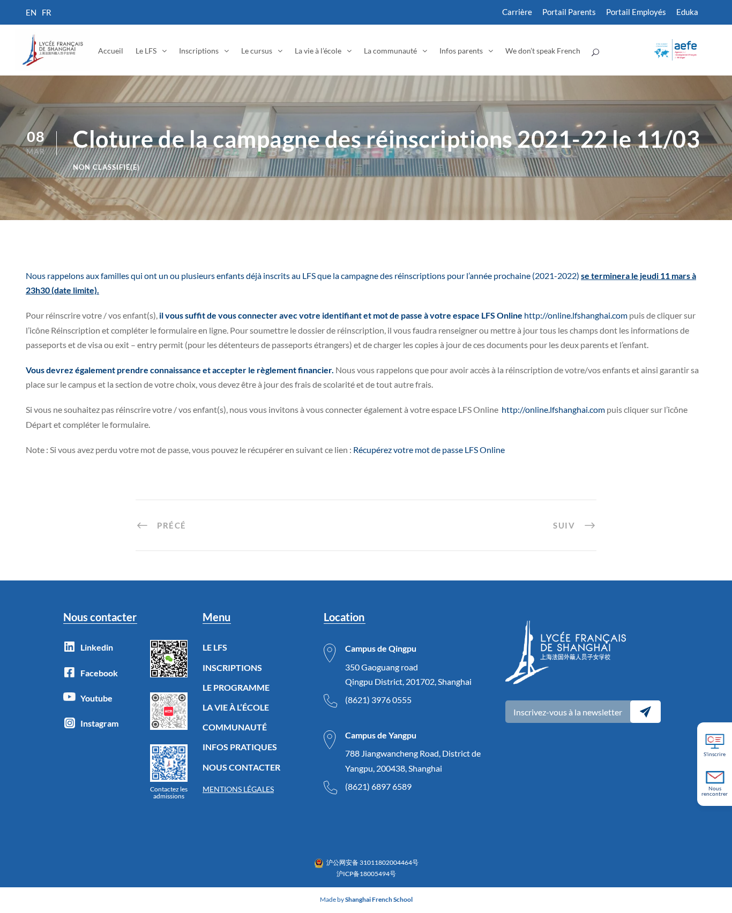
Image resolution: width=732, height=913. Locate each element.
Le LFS (146, 50)
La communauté (390, 50)
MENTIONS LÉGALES (238, 789)
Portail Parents (569, 12)
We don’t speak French (542, 50)
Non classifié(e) (106, 167)
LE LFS (215, 647)
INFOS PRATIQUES (240, 747)
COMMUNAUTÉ (235, 727)
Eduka (687, 12)
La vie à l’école (318, 50)
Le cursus (256, 50)
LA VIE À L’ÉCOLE (236, 707)
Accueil (110, 50)
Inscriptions (199, 50)
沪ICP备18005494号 (366, 874)
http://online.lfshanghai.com (553, 409)
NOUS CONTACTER (241, 767)
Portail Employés (636, 12)
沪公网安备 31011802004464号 (372, 862)
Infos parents (461, 50)
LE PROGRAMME (236, 687)
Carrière (517, 12)
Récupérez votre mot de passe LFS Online (429, 449)
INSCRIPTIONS (232, 667)
